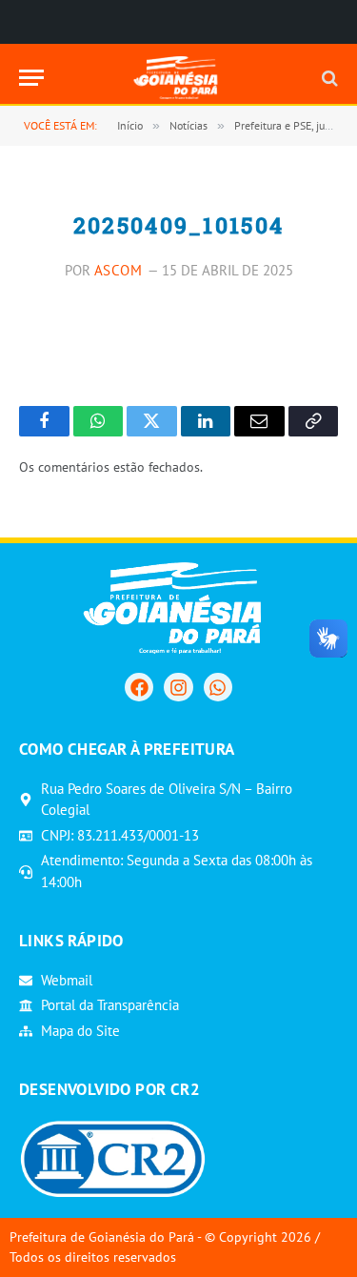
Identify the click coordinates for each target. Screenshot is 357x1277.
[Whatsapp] (218, 687)
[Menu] (31, 77)
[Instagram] (178, 687)
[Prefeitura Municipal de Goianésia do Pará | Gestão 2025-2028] (178, 78)
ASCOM (118, 270)
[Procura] (328, 77)
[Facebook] (139, 687)
